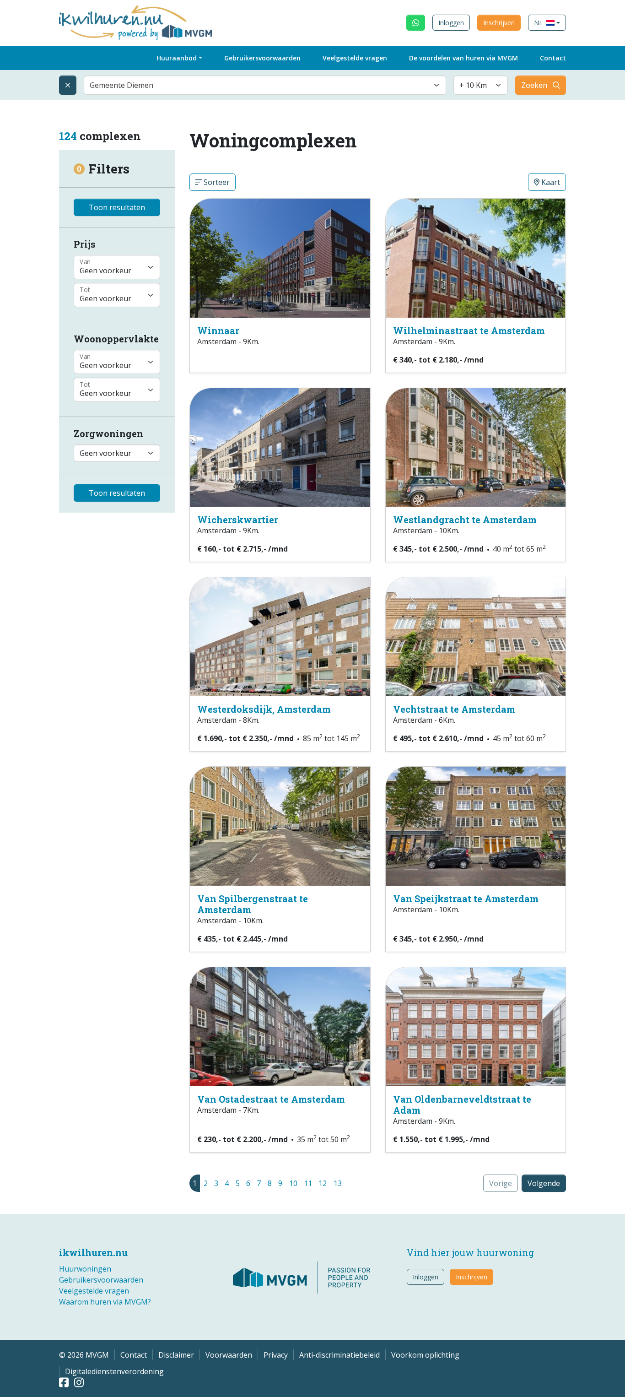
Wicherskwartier (237, 519)
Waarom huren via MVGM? (105, 1302)
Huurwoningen (85, 1269)
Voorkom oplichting (425, 1355)
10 (293, 1183)
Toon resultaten (117, 207)
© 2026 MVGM (84, 1355)
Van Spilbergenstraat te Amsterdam (252, 904)
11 (308, 1183)
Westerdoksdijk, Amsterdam (264, 709)
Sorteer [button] (216, 182)
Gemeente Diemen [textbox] (121, 85)
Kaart (549, 182)
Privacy (276, 1355)
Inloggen (451, 22)
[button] (547, 23)
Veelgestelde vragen (355, 58)
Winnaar (218, 330)
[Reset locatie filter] (67, 85)
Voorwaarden (228, 1355)
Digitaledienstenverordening (114, 1371)
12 (322, 1183)
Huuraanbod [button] (176, 58)
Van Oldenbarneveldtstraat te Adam (462, 1104)
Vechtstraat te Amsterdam (454, 709)
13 (338, 1183)
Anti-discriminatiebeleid (339, 1355)
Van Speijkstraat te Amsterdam (466, 898)
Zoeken (534, 85)
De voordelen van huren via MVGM (463, 58)
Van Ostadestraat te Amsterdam (271, 1099)
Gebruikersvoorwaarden (262, 58)
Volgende (544, 1183)
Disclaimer (176, 1355)
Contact (553, 58)
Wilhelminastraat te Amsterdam (469, 330)
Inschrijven (499, 22)
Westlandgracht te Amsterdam (465, 519)
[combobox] (265, 85)
